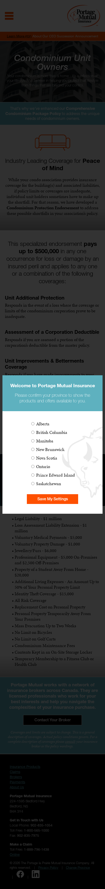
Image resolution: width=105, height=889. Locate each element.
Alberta (42, 424)
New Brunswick (50, 449)
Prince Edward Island (55, 475)
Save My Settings (52, 499)
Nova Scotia (46, 458)
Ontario (43, 466)
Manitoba (44, 441)
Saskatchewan (48, 484)
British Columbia (51, 432)
